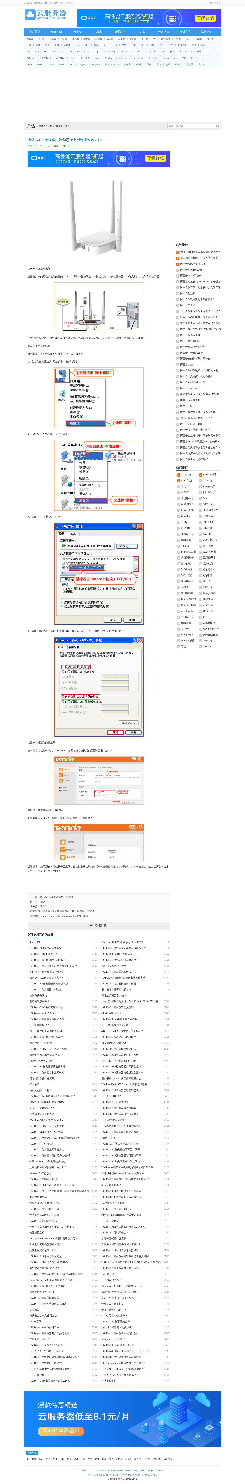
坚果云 (75, 38)
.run (154, 51)
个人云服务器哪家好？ (42, 1108)
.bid (181, 51)
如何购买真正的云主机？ (43, 1250)
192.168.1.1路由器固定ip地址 (45, 989)
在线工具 (185, 31)
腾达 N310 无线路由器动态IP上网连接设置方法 (69, 911)
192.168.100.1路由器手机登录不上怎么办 (51, 1185)
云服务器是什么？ (39, 1339)
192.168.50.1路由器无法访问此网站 (120, 1161)
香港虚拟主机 (108, 1380)
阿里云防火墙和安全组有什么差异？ (200, 447)
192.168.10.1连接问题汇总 (43, 1179)
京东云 (98, 38)
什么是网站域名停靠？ (113, 1120)
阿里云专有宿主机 (190, 400)
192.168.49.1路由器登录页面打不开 (120, 1149)
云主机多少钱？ (110, 1220)
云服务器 (168, 1459)
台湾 (77, 45)
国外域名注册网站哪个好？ (44, 1268)
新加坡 (67, 45)
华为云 (64, 38)
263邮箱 (207, 640)
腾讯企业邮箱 (210, 634)
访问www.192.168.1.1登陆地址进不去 (121, 1286)
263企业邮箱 (210, 539)
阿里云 (30, 38)
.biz (28, 51)
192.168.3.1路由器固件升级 (44, 1209)
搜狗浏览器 (187, 504)
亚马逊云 (208, 516)
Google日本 (187, 634)
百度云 (53, 38)
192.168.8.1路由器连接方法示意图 (120, 1114)
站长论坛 (152, 1475)
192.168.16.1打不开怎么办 (43, 954)
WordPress (109, 58)
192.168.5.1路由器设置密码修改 (46, 1019)
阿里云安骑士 (187, 406)
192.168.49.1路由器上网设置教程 (119, 1019)
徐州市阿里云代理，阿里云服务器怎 (200, 323)
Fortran (165, 58)
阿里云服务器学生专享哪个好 (196, 429)
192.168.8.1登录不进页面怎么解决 (48, 1303)
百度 (183, 646)
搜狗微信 (208, 563)
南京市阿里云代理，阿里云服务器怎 (200, 394)
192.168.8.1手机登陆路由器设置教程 (121, 1357)
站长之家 (207, 31)
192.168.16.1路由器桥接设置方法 (47, 1066)
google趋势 (187, 611)
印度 (87, 45)
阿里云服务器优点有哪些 (194, 459)
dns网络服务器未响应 (113, 1203)
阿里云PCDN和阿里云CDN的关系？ (200, 441)
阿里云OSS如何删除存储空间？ (197, 299)
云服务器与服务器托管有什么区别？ (121, 1375)
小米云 (178, 38)
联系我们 (102, 1475)
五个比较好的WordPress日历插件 (119, 1060)
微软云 (133, 38)
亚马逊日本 (209, 557)
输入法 (201, 64)
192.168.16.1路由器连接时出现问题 (48, 983)
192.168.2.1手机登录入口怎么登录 (120, 1143)
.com (37, 51)
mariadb (50, 64)
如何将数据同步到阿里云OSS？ (197, 418)
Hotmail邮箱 (187, 640)
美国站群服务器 (38, 1197)
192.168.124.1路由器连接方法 (45, 948)
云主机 (77, 31)
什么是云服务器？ (111, 1096)
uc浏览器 (208, 605)
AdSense (30, 58)
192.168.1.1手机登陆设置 (115, 1102)
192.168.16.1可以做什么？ (43, 1220)
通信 (193, 58)
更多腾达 (99, 926)
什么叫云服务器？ (111, 1280)
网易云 (41, 38)
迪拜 (105, 45)
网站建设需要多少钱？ (113, 995)
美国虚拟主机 (36, 1232)
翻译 (55, 1459)
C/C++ (144, 58)
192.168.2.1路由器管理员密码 (117, 1007)
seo (175, 58)
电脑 (83, 1459)
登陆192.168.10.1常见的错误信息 (47, 1161)
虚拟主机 (120, 31)
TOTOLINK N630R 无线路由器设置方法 (123, 977)
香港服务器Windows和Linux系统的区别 (122, 1173)
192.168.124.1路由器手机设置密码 (48, 1049)
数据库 (127, 64)
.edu (122, 51)
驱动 (76, 1459)
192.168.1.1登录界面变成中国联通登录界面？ (54, 1137)
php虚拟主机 (108, 1137)
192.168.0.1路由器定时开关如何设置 (49, 1333)
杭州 (194, 45)
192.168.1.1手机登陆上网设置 (45, 1363)
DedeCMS (84, 58)
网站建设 (38, 3)
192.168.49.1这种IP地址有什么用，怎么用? (124, 1351)
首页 (52, 126)
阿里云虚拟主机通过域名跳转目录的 (200, 453)
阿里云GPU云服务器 (191, 352)
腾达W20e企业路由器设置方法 (57, 897)
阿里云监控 (186, 364)
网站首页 (34, 31)
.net (88, 51)
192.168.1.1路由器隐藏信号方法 (118, 971)
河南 (133, 45)
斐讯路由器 (187, 617)
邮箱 (62, 1459)
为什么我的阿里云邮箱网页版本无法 (200, 252)
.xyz (105, 51)
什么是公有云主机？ (112, 1303)
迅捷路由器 (187, 498)
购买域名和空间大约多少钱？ (117, 1327)
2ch (205, 498)
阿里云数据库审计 (190, 335)
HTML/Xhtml (59, 58)
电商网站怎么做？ (39, 1001)
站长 (203, 45)
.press (172, 51)
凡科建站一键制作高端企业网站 (47, 971)
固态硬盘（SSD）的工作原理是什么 (121, 1078)
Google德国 (209, 486)
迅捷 (149, 64)
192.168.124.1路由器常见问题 (45, 1256)
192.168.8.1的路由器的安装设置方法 (121, 1197)
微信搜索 (208, 545)
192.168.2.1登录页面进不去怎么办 (120, 1268)
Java (134, 58)
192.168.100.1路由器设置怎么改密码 (121, 1191)
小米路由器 (187, 534)
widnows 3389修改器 (40, 1173)
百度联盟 (43, 58)
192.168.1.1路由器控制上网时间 (46, 1072)
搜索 (184, 58)
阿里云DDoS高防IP (190, 275)
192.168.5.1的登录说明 (41, 1143)
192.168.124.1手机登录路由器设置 (120, 1250)
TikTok (185, 522)
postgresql (82, 64)
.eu (146, 51)
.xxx (131, 51)
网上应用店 (209, 492)
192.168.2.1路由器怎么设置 (44, 1297)
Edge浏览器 (209, 551)
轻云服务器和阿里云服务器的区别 (199, 317)
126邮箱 (207, 480)
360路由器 (186, 569)
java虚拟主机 (108, 1274)
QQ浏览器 (208, 569)
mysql (29, 64)
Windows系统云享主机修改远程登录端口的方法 (127, 1167)
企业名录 (122, 1475)
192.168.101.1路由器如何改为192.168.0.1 (123, 1226)
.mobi (53, 51)
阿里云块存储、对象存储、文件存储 (200, 287)
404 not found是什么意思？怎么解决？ (122, 1031)
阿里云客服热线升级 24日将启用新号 (200, 329)
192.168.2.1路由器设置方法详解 (118, 1108)
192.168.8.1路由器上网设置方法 (46, 1149)
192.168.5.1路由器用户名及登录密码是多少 (53, 966)
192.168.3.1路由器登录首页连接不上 (121, 960)
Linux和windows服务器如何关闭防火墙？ (52, 1280)
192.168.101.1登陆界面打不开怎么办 (121, 1066)
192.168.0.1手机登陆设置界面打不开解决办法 (54, 1357)
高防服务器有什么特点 (113, 966)
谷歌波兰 (34, 1309)
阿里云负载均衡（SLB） (194, 263)
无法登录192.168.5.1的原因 (44, 1214)
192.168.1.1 (209, 646)
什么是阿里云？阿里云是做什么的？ (200, 311)
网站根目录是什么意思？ (43, 1078)
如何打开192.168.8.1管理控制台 (46, 1102)
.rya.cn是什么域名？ (40, 1090)
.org (113, 51)
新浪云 (121, 38)
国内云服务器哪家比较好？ (116, 989)
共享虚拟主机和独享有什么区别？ (48, 1167)
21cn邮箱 (186, 474)
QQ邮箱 (207, 575)
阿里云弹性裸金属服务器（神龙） (199, 412)
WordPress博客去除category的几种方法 (122, 942)
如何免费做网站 (38, 995)
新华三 (185, 492)
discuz (72, 58)
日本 (29, 45)
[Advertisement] (122, 95)
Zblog (97, 58)
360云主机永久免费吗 (41, 1060)
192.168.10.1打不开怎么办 (115, 1321)
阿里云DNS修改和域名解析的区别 (199, 370)
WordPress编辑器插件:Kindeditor (46, 1120)
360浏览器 (186, 575)
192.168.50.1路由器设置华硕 (116, 954)
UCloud (207, 534)
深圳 (152, 45)
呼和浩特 (182, 45)
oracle (61, 64)
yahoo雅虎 (186, 480)
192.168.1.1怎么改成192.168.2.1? (47, 1345)
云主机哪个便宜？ (39, 1375)
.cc (62, 51)
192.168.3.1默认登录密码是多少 (118, 1037)
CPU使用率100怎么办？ (114, 1315)
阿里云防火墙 (187, 305)
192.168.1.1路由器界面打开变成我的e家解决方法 (56, 1274)
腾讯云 (87, 38)
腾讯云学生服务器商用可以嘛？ (47, 1031)
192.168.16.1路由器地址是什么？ (47, 960)
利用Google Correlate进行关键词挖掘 (121, 1214)
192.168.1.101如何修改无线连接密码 (49, 1262)
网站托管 (58, 3)
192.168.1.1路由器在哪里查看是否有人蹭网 (125, 1256)
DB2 (71, 64)
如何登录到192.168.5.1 (41, 1292)
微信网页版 (187, 593)
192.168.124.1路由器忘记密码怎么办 (121, 1090)
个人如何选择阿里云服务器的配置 (199, 257)
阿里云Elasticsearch (190, 388)
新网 (188, 38)
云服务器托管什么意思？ (115, 1238)
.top (70, 51)
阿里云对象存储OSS (191, 269)
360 (27, 1459)
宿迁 (143, 45)
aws (154, 38)
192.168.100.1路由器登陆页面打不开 (121, 1155)
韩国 (47, 45)
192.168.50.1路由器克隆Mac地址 (47, 1007)
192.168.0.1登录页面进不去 (44, 1327)
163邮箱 (207, 587)
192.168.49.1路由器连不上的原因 (47, 1286)
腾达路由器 (187, 581)
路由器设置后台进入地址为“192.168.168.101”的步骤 (129, 1001)
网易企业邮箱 (188, 605)
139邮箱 (207, 528)
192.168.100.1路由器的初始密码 (46, 1126)
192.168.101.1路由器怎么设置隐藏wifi (122, 1072)
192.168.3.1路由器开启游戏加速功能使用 (123, 948)
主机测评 (68, 3)
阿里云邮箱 (187, 510)
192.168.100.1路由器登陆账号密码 (120, 1054)
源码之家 (142, 1475)
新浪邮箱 (186, 563)
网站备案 (48, 3)
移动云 (210, 38)
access (116, 64)
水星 (104, 1459)
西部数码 (165, 38)
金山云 (110, 38)
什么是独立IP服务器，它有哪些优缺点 (122, 1369)
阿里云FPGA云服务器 (192, 346)
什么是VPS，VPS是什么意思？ (46, 1351)
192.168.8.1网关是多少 (41, 1013)
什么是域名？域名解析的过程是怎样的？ (52, 1226)
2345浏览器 (209, 622)
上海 (115, 45)
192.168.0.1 (209, 522)
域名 (99, 31)
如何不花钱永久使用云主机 (44, 1203)
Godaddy (185, 516)
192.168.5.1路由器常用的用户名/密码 (49, 1155)
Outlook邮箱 (209, 474)
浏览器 (190, 64)
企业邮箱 (28, 3)
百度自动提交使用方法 (42, 1114)
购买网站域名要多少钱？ (115, 1043)
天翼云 (199, 38)
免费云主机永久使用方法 (43, 1315)
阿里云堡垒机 (187, 293)
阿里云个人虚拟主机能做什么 (196, 376)
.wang (79, 51)
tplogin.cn (186, 622)
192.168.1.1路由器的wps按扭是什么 (120, 1333)
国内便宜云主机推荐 (40, 1043)
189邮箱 (207, 504)
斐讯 (168, 64)
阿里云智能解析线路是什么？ (196, 358)
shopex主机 (35, 942)
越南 (96, 45)
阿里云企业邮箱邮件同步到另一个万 (200, 435)
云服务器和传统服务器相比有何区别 (121, 1244)
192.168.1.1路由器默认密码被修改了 (121, 1132)
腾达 (159, 64)
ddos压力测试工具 (111, 1013)
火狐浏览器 (187, 557)
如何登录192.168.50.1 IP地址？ (46, 977)
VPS (142, 31)
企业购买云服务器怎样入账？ (45, 1244)
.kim (190, 51)
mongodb (96, 64)
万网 (199, 51)
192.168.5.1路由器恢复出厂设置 (118, 983)
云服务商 (56, 31)
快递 (69, 1459)
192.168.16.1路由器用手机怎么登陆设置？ (52, 1096)
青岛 (161, 45)
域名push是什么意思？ (113, 1339)
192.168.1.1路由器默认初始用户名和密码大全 (126, 1179)
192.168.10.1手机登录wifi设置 (117, 1345)
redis (107, 64)
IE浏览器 (208, 599)
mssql (39, 64)
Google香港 (209, 593)
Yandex (185, 545)
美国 (57, 45)
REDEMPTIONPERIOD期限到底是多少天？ (53, 1238)
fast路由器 (186, 528)
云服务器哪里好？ (39, 1025)
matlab (154, 58)
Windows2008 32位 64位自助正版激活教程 (124, 1084)
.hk (139, 51)
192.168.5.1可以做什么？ (115, 1232)
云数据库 (163, 31)
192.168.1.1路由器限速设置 (116, 1209)
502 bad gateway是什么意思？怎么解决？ (123, 1363)
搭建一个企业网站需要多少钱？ (118, 1297)
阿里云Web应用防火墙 (192, 382)
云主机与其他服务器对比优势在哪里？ (50, 1369)
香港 (38, 45)
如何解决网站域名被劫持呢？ (45, 1054)
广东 (124, 45)
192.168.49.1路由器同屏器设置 (46, 1037)
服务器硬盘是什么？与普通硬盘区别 (121, 1126)
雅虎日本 (208, 611)
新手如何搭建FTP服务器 (114, 1025)
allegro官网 (35, 1321)
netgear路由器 (188, 551)
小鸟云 (144, 38)
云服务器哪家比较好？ (113, 1309)
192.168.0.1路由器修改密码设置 (118, 1049)
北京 (171, 45)
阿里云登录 (215, 3)
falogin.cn (186, 539)
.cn (45, 51)
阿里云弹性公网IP (190, 340)
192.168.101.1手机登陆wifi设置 (46, 1132)
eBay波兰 (34, 1084)
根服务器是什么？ (111, 1185)
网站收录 (132, 1475)
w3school (123, 58)
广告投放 (92, 1475)
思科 (90, 1459)
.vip (96, 51)
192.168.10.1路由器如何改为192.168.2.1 (51, 1380)
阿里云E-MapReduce (191, 423)
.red (163, 51)
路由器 (178, 64)
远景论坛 (186, 587)
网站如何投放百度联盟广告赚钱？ (120, 1292)
